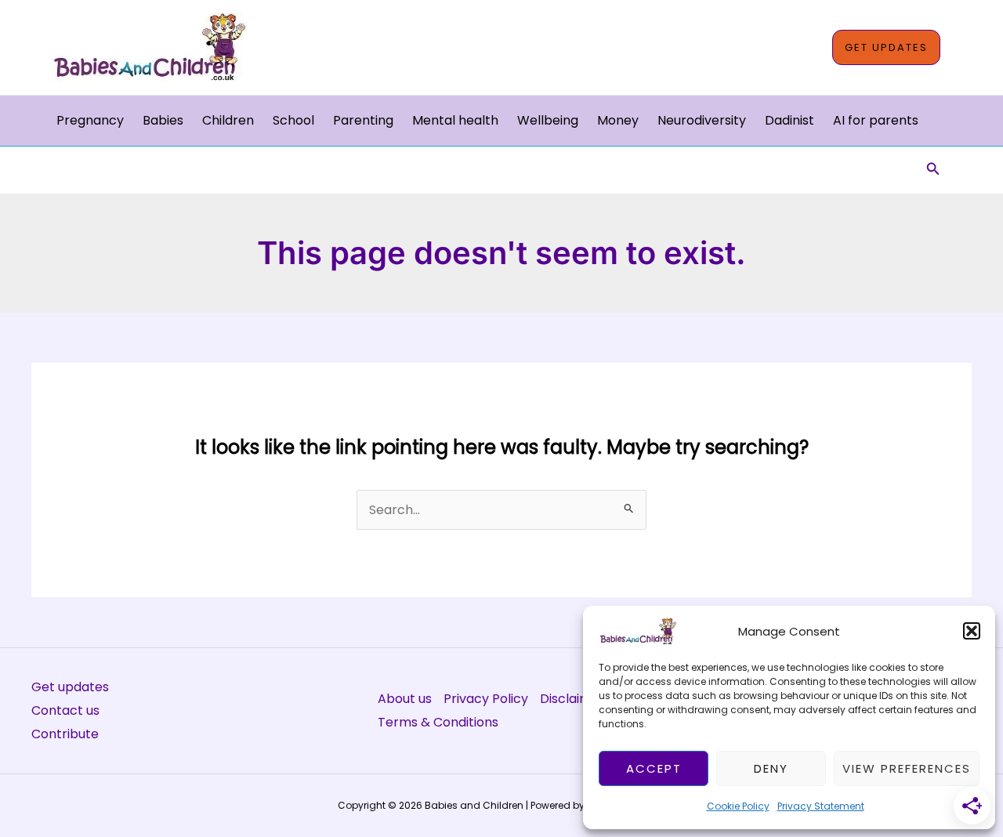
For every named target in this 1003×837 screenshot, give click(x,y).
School (293, 120)
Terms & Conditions (438, 722)
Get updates (70, 687)
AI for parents (875, 120)
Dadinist (789, 120)
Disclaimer (572, 699)
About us (405, 699)
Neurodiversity (701, 120)
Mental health (455, 120)
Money (618, 120)
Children (228, 120)
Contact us (65, 710)
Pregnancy (90, 120)
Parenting (363, 120)
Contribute (65, 734)
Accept (654, 768)
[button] (971, 631)
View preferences (906, 768)
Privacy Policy (486, 699)
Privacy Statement (820, 806)
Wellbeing (547, 120)
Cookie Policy (738, 806)
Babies (163, 120)
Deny (771, 768)
